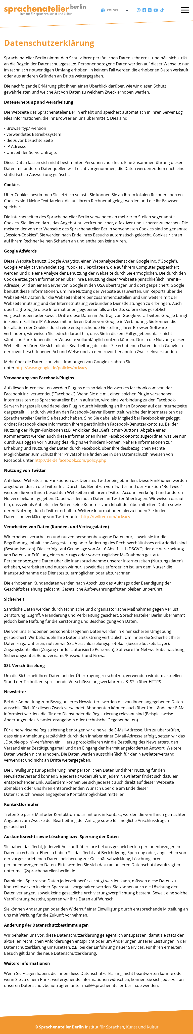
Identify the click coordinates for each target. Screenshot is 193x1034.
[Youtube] (156, 10)
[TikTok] (162, 10)
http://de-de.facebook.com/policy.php (70, 460)
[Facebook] (144, 10)
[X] (150, 10)
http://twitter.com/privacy (105, 516)
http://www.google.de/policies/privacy (51, 367)
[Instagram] (138, 10)
